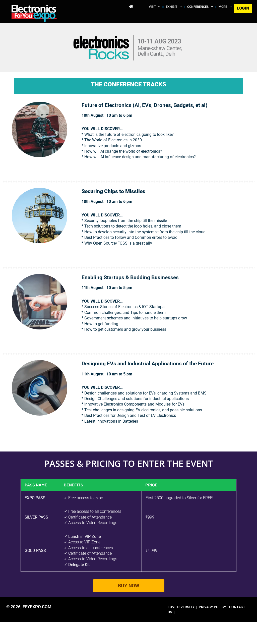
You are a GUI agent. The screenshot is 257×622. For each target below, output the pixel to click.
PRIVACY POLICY (212, 607)
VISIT (152, 7)
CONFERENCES (198, 7)
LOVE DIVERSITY (181, 607)
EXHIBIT (171, 7)
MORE (223, 7)
